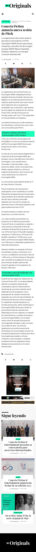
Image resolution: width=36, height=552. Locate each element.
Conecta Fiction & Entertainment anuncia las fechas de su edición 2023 (18, 483)
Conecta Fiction (9, 354)
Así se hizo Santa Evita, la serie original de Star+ (18, 517)
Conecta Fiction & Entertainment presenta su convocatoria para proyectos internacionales (18, 446)
